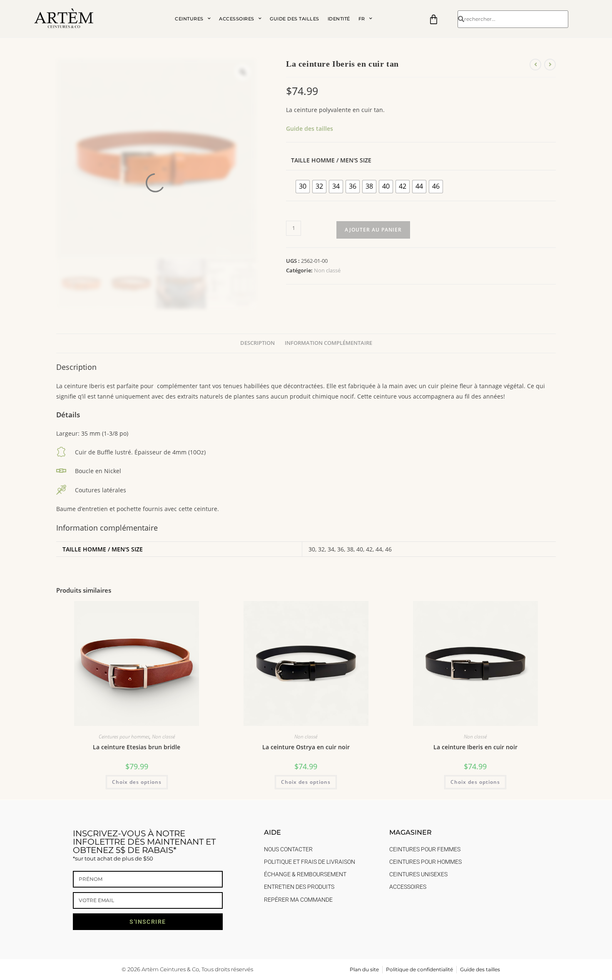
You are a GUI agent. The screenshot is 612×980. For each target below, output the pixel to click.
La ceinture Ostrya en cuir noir (306, 747)
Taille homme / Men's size (331, 160)
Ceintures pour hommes (124, 736)
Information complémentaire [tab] (328, 343)
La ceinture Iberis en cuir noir (475, 747)
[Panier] (433, 19)
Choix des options (137, 781)
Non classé (327, 270)
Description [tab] (257, 343)
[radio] (302, 186)
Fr (361, 19)
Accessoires (236, 19)
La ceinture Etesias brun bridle (136, 747)
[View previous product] (535, 64)
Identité (339, 19)
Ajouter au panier (373, 229)
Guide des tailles (294, 19)
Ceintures (189, 19)
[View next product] (550, 64)
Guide (294, 128)
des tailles (318, 128)
